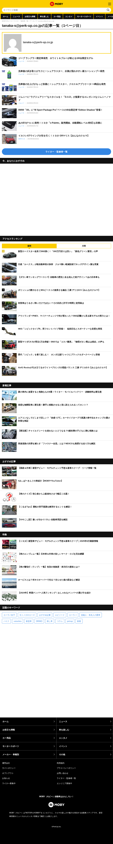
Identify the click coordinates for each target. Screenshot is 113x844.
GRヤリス (21, 139)
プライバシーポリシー (66, 768)
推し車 (50, 621)
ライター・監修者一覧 (20, 21)
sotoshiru (17, 621)
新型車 (29, 621)
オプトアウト (8, 773)
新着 (79, 621)
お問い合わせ (62, 773)
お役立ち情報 (30, 16)
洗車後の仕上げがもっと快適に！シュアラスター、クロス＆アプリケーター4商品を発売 (62, 84)
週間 (29, 246)
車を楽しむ (44, 16)
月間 (84, 246)
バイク (6, 621)
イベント (99, 16)
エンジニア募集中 (64, 783)
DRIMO (39, 621)
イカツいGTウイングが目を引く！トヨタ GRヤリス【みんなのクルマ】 (53, 135)
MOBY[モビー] (7, 21)
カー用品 (57, 16)
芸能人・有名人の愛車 (90, 615)
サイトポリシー (9, 768)
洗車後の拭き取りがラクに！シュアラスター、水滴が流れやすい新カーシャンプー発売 (61, 71)
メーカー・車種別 (11, 754)
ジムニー (21, 103)
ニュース (16, 16)
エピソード (60, 615)
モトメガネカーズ (27, 615)
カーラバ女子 (9, 615)
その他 (62, 754)
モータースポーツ (84, 16)
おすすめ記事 (45, 615)
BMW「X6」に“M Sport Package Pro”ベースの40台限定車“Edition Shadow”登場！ (60, 110)
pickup (70, 621)
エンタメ (68, 16)
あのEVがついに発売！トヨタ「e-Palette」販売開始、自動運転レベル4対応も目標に (60, 123)
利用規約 (60, 763)
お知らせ (6, 778)
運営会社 (6, 763)
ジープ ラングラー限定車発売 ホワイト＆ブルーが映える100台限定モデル (55, 58)
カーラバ (73, 615)
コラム (60, 621)
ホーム (5, 16)
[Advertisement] (56, 198)
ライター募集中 (9, 783)
